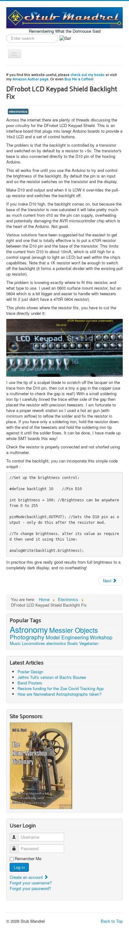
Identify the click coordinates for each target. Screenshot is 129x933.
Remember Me (28, 858)
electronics (18, 111)
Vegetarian (88, 643)
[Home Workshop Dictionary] (41, 765)
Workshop (101, 637)
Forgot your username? (31, 883)
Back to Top (112, 921)
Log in (19, 867)
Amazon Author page (31, 78)
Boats (72, 643)
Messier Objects (73, 630)
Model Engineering (67, 637)
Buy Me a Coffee (78, 78)
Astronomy (29, 629)
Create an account (27, 877)
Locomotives (33, 643)
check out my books (87, 74)
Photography (27, 636)
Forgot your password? (30, 888)
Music (15, 643)
